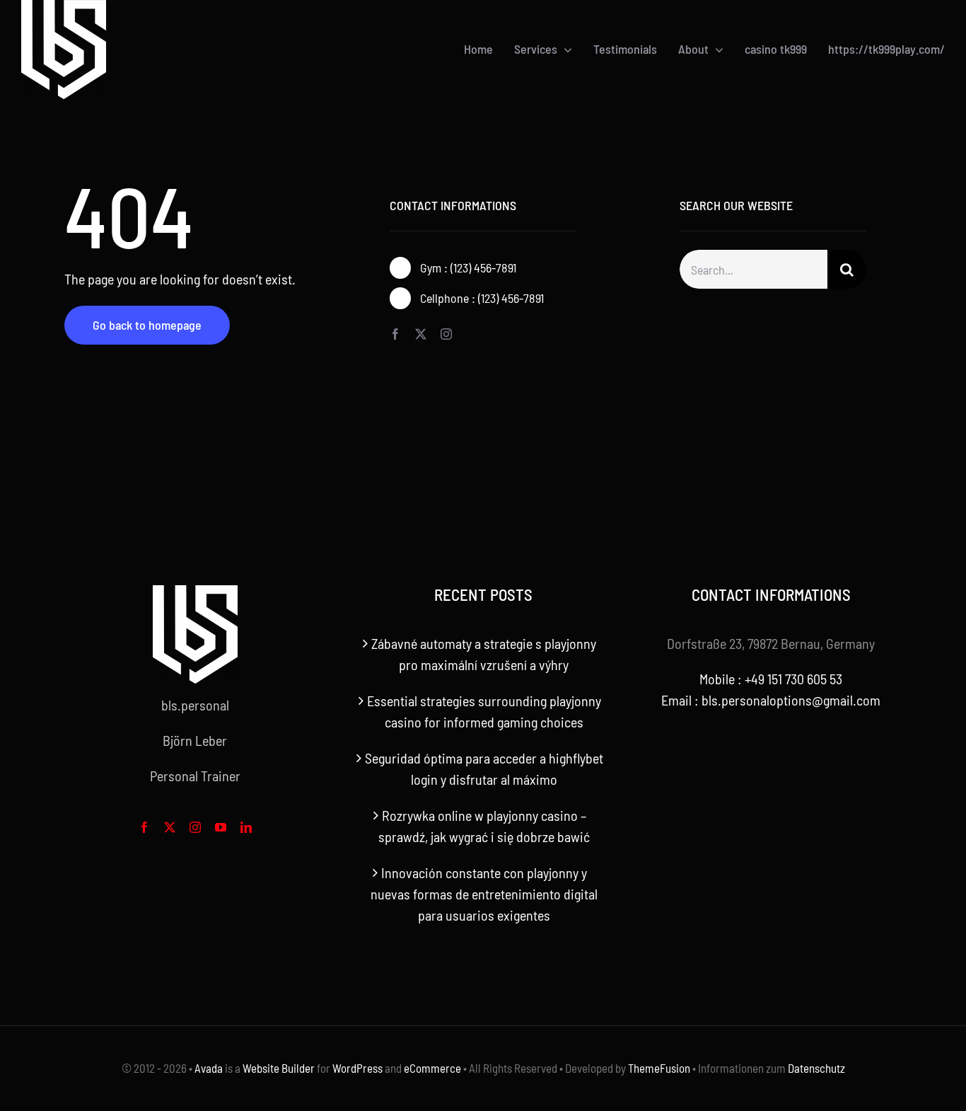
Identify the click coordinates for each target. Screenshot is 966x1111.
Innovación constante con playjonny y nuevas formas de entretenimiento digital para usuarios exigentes (484, 893)
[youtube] (220, 827)
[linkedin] (246, 827)
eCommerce (432, 1068)
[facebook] (395, 334)
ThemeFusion (659, 1068)
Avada (208, 1068)
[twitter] (420, 334)
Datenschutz (816, 1068)
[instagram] (446, 334)
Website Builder (279, 1068)
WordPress (357, 1068)
